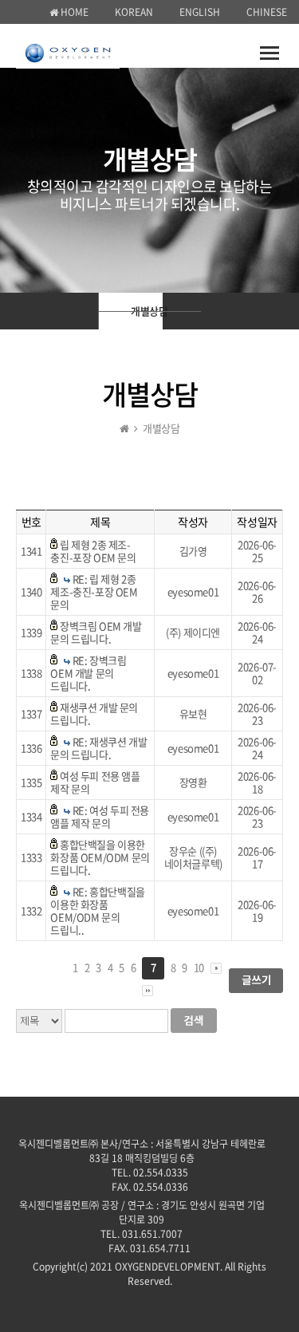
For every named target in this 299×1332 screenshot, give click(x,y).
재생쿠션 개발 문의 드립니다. (94, 713)
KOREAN (134, 12)
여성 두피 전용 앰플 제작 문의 (95, 782)
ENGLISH (199, 12)
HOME (73, 12)
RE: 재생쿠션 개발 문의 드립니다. (98, 748)
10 (199, 967)
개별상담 (147, 310)
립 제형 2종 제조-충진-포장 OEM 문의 (93, 551)
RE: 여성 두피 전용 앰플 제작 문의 (99, 816)
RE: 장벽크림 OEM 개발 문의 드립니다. (88, 672)
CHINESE (266, 12)
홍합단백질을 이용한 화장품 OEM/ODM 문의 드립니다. (99, 857)
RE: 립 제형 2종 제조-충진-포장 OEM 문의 (93, 591)
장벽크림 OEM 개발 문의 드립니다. (95, 632)
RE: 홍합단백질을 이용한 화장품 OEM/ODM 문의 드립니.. (97, 910)
